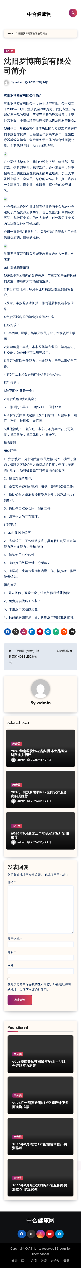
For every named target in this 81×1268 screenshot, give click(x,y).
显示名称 (15, 939)
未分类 (9, 51)
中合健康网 (39, 14)
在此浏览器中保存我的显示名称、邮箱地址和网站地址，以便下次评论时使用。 (39, 986)
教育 (44, 1261)
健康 (14, 1261)
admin (19, 82)
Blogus (61, 1248)
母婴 (66, 1261)
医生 (24, 1261)
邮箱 (12, 952)
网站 (11, 965)
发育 (34, 1261)
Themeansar (40, 1254)
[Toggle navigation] (7, 13)
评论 (12, 882)
